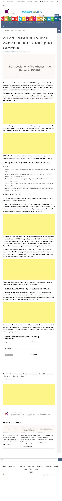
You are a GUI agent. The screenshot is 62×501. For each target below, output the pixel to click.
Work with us (31, 466)
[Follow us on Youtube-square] (55, 475)
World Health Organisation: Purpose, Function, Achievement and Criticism (45, 437)
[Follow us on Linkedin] (50, 475)
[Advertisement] (29, 113)
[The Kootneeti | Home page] (11, 11)
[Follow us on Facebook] (44, 475)
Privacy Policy (10, 1)
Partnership (29, 1)
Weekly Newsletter (44, 1)
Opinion (5, 22)
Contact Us (52, 1)
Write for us (22, 466)
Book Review (19, 22)
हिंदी (31, 469)
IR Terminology (28, 22)
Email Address (8, 348)
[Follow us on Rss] (58, 475)
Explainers (51, 22)
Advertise (36, 1)
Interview (11, 22)
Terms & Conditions (20, 1)
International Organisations (40, 22)
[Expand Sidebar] (59, 30)
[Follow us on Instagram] (52, 475)
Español (3, 5)
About (3, 1)
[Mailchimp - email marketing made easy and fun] (34, 355)
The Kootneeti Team (11, 52)
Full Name (7, 342)
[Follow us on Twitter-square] (47, 475)
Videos (4, 26)
